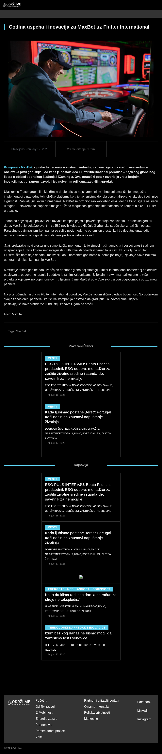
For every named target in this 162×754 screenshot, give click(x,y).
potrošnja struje (57, 611)
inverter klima (69, 606)
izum (55, 645)
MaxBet (21, 331)
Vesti (52, 358)
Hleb (48, 645)
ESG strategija (61, 385)
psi (98, 433)
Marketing (91, 718)
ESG (47, 385)
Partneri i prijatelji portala (101, 700)
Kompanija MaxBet (18, 167)
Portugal (88, 433)
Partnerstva (44, 724)
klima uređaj (88, 606)
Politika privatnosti (97, 712)
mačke (95, 428)
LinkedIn (143, 710)
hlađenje (51, 606)
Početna (41, 700)
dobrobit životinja (57, 428)
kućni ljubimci (80, 428)
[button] (159, 14)
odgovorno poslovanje (96, 385)
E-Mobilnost (44, 712)
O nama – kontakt (96, 706)
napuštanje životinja (59, 433)
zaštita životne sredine (95, 390)
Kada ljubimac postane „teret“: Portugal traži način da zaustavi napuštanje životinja (78, 417)
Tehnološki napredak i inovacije (76, 627)
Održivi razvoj (54, 390)
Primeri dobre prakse (50, 731)
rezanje (50, 649)
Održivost (72, 390)
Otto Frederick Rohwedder (86, 645)
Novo (75, 385)
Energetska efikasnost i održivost (79, 589)
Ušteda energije (81, 611)
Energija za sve (46, 718)
